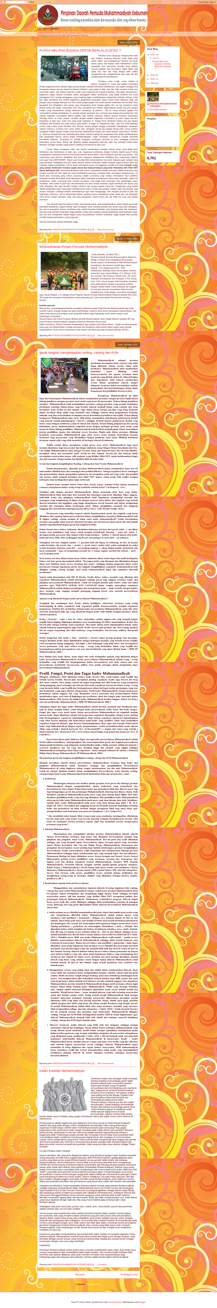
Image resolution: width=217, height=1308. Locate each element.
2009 (153, 83)
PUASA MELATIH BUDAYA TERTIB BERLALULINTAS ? (80, 50)
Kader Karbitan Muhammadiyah (61, 1071)
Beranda (80, 1274)
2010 (153, 79)
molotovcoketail (114, 1302)
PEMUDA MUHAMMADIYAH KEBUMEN (163, 105)
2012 (153, 54)
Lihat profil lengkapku (157, 109)
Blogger (142, 1302)
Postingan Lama (129, 1274)
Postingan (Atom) (93, 1284)
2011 (152, 75)
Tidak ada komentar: (106, 229)
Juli (155, 58)
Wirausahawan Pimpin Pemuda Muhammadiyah (73, 247)
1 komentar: (102, 1264)
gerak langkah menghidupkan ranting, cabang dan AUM (78, 352)
